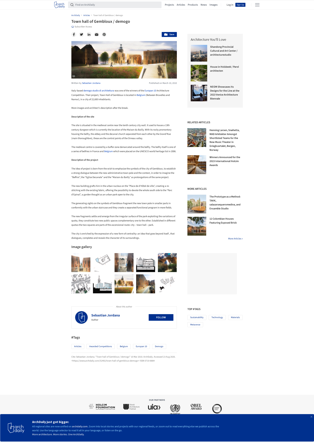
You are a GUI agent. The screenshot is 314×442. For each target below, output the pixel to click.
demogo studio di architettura (98, 90)
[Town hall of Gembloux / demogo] (80, 262)
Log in (230, 5)
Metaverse (195, 324)
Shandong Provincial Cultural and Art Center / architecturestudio (224, 51)
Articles (181, 5)
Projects (169, 5)
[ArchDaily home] (59, 4)
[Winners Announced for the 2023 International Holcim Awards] (196, 164)
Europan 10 (150, 90)
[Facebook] (73, 34)
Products (193, 5)
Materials (235, 317)
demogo (159, 346)
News (204, 5)
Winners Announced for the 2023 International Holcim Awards (224, 161)
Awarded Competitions (100, 346)
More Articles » (235, 238)
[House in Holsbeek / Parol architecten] (199, 73)
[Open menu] (257, 4)
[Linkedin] (89, 34)
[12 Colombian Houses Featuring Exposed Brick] (196, 226)
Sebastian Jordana (105, 315)
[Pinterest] (104, 34)
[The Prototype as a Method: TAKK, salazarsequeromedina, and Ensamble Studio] (196, 204)
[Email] (96, 34)
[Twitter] (81, 34)
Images (213, 5)
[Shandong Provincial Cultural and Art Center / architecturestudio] (199, 53)
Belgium (141, 95)
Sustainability (197, 317)
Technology (217, 317)
